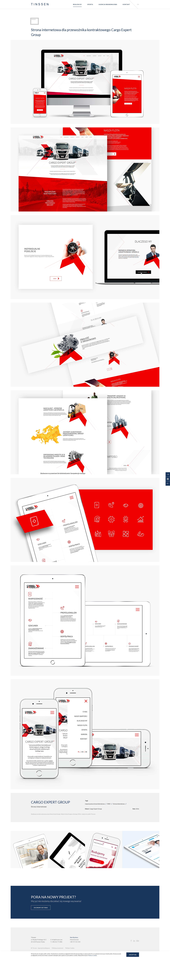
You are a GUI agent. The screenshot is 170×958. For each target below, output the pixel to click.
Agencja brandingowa (108, 4)
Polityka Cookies (69, 948)
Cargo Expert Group (96, 809)
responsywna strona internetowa (95, 804)
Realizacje (77, 4)
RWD (109, 804)
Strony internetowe (39, 807)
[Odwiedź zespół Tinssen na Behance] (137, 941)
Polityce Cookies (92, 955)
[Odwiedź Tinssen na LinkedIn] (133, 941)
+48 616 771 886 (57, 942)
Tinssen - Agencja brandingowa (41, 948)
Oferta (90, 4)
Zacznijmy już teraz (41, 907)
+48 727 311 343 (75, 942)
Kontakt (126, 4)
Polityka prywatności (57, 948)
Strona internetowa (119, 804)
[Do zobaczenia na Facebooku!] (130, 941)
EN (138, 4)
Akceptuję (132, 954)
